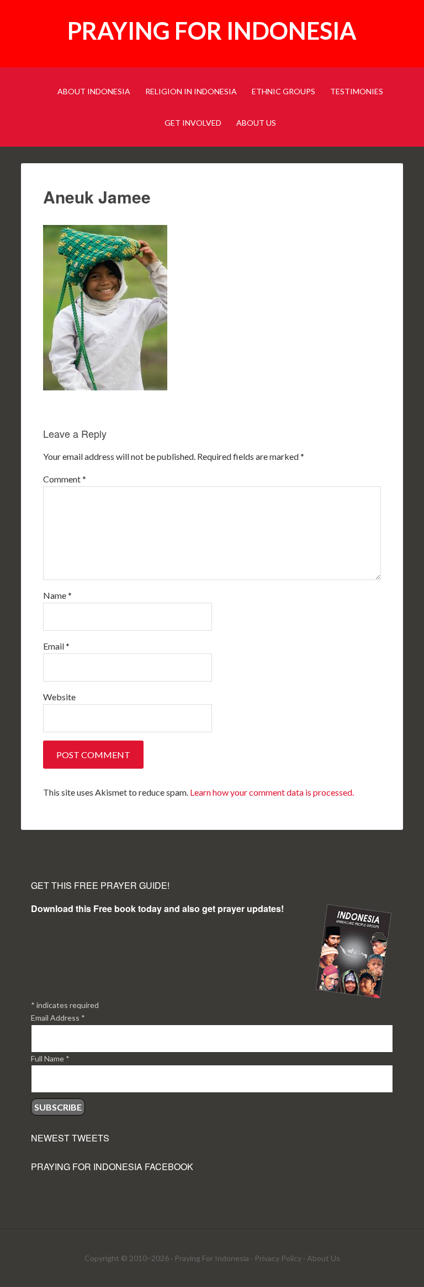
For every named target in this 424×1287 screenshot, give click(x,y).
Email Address (58, 1017)
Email (56, 646)
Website (59, 696)
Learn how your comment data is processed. (272, 792)
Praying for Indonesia (212, 31)
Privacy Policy (278, 1258)
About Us (323, 1258)
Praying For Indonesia (211, 1258)
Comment (64, 479)
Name (57, 595)
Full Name (50, 1058)
